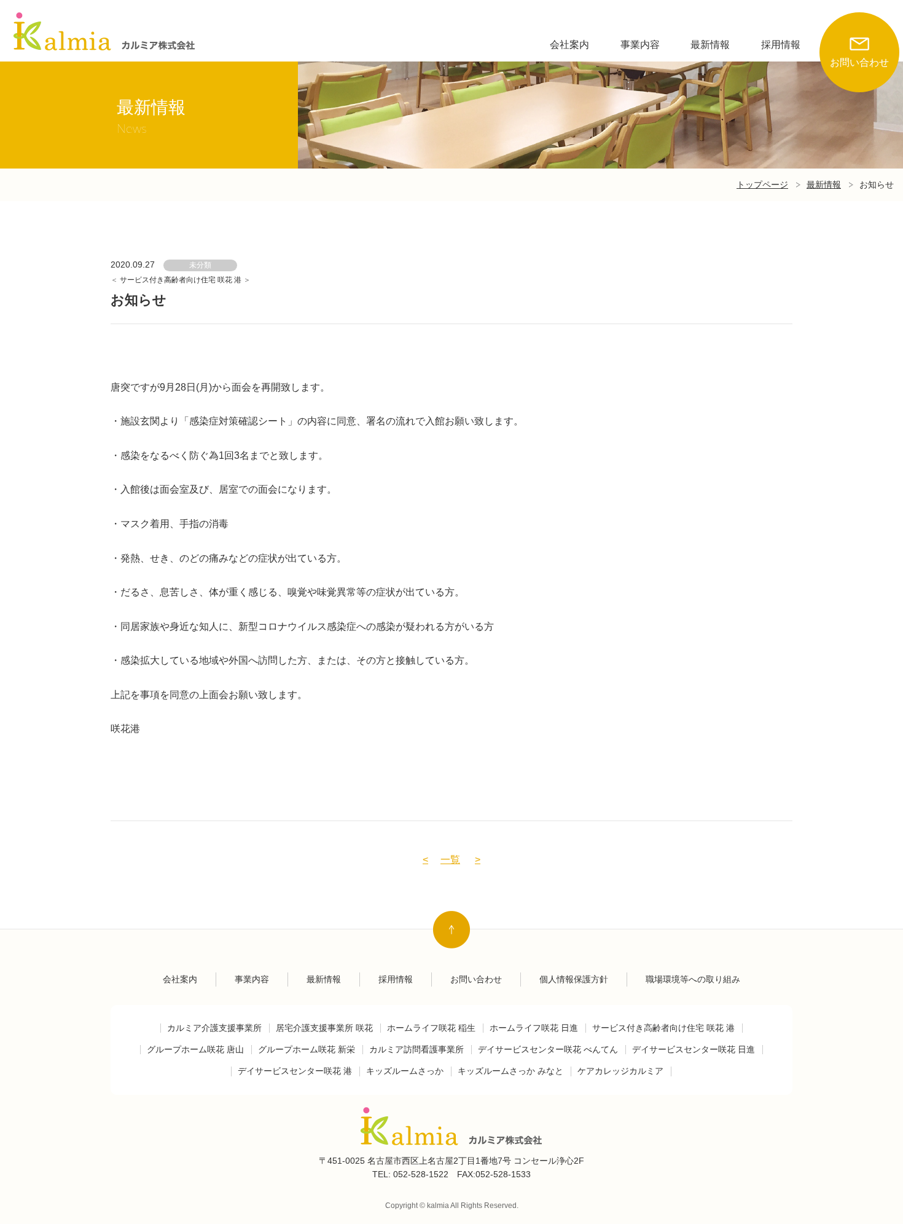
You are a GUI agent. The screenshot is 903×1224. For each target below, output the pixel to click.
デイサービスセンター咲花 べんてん (548, 1049)
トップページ (762, 184)
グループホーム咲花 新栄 (306, 1049)
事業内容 (640, 44)
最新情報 (710, 44)
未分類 (200, 265)
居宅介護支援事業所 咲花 (324, 1028)
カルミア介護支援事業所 (214, 1028)
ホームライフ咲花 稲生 (431, 1028)
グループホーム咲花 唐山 (195, 1049)
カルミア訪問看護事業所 (416, 1049)
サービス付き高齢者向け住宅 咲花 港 (181, 280)
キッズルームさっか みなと (510, 1071)
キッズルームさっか (405, 1071)
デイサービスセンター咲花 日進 (693, 1049)
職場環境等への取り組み (693, 979)
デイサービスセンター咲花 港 (295, 1071)
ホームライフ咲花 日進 (534, 1028)
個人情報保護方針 (573, 979)
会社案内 (569, 44)
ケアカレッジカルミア (620, 1071)
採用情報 (780, 44)
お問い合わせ (859, 62)
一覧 (450, 859)
